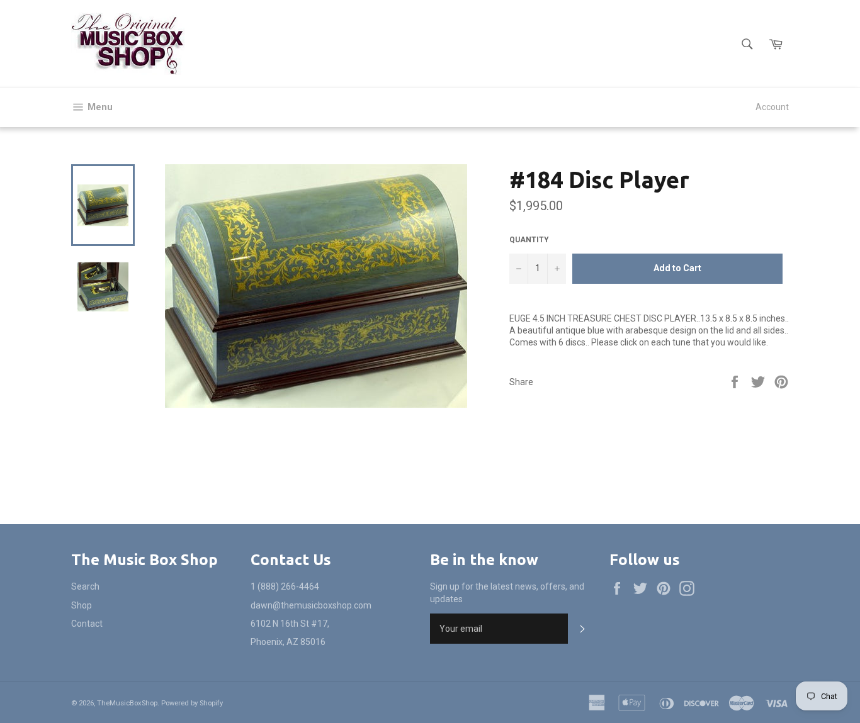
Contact (87, 624)
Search (85, 586)
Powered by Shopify (192, 703)
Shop (81, 605)
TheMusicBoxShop (127, 703)
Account (772, 107)
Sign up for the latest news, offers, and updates (507, 592)
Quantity (529, 239)
